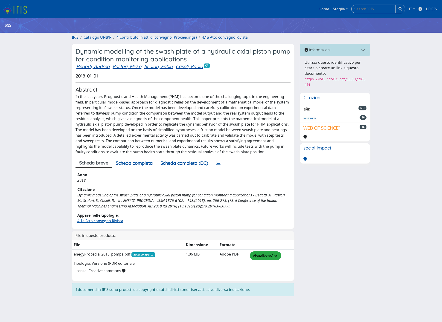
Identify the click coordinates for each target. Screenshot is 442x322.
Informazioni (319, 49)
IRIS (75, 37)
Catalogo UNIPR (97, 37)
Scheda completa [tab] (134, 163)
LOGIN (431, 9)
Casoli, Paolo (189, 66)
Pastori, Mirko (127, 66)
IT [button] (410, 9)
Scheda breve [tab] (93, 163)
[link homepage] (17, 8)
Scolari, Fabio (158, 66)
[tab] (218, 163)
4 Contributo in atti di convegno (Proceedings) (156, 37)
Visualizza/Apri (265, 255)
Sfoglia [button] (339, 9)
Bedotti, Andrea (93, 66)
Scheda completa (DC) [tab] (184, 163)
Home (324, 9)
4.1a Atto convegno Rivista (225, 37)
